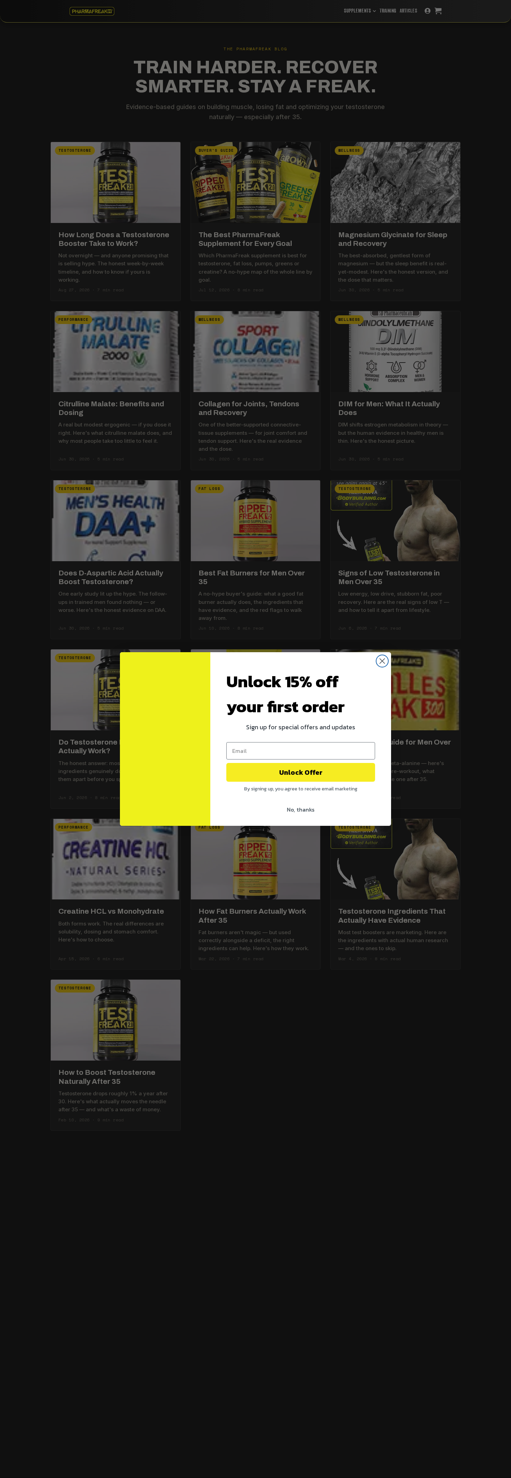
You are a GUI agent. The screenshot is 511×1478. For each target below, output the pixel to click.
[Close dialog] (382, 661)
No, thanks (301, 809)
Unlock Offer (301, 772)
